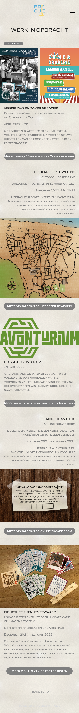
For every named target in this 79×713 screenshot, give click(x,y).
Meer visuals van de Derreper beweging (39, 306)
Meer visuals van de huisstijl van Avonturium (39, 403)
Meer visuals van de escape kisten (39, 671)
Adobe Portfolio (48, 705)
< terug (13, 43)
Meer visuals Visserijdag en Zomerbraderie (39, 156)
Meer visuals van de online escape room (39, 531)
